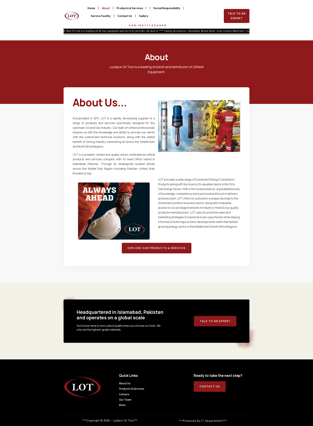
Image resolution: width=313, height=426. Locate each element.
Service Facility (101, 16)
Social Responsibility (166, 8)
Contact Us (124, 16)
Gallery (143, 16)
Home (91, 8)
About (106, 8)
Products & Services (130, 8)
